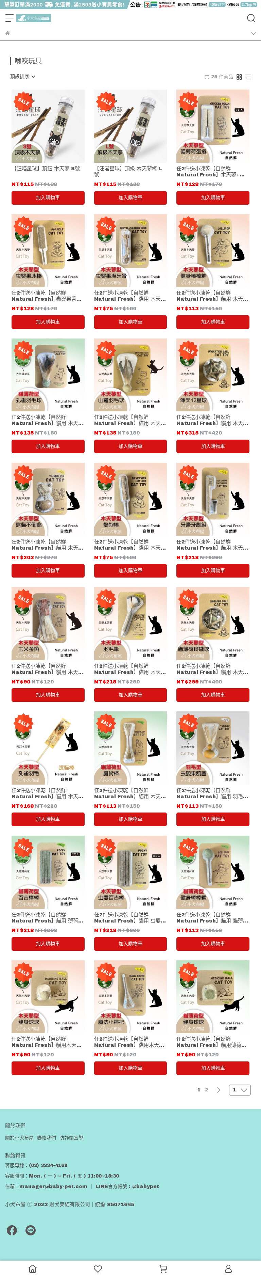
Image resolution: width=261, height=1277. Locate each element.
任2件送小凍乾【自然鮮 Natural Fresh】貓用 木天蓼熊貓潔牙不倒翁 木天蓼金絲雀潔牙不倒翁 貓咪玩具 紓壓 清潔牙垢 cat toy (47, 545)
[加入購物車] (57, 126)
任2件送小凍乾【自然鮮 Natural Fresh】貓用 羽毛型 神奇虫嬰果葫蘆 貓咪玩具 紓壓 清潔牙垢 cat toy (212, 794)
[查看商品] (38, 126)
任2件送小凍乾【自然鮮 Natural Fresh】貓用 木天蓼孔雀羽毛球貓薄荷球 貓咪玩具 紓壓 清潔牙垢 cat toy (47, 420)
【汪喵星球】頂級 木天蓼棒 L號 (128, 171)
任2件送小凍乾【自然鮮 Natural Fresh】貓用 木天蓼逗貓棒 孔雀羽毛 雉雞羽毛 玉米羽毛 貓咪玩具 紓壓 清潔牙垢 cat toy (47, 794)
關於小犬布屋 (19, 1137)
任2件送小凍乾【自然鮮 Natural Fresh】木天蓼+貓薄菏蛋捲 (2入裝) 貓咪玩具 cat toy (210, 172)
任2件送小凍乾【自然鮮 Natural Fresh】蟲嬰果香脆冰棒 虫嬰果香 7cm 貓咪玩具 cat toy (47, 296)
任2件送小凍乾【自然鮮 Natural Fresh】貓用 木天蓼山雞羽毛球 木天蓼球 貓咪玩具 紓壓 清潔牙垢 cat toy (130, 420)
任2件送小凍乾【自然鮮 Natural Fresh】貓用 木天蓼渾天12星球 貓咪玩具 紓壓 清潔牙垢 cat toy (212, 420)
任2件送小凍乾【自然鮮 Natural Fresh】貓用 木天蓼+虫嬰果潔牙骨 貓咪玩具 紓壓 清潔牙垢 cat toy (130, 296)
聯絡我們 (46, 1137)
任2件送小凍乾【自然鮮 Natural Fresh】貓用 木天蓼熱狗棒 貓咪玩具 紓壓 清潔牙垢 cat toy (130, 545)
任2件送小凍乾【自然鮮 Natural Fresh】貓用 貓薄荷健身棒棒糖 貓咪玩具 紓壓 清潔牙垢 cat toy (212, 918)
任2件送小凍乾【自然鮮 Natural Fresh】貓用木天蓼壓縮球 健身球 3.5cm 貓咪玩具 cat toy (47, 1042)
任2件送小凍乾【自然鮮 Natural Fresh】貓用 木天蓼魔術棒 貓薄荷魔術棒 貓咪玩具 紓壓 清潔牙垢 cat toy (130, 794)
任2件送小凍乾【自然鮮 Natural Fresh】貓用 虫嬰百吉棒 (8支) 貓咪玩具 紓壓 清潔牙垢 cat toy (130, 918)
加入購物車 (48, 197)
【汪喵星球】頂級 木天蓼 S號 (46, 168)
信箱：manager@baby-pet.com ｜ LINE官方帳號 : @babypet (82, 1186)
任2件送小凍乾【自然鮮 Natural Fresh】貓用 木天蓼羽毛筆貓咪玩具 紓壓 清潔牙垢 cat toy (130, 669)
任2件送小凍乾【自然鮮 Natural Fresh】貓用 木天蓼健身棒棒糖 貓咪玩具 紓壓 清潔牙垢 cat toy (212, 296)
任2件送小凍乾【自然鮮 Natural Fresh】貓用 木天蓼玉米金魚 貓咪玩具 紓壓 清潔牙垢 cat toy (47, 669)
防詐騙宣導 (71, 1137)
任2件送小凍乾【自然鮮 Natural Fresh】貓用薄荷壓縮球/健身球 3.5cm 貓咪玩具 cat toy (211, 1042)
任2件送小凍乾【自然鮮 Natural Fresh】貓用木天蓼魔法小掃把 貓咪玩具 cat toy (129, 1042)
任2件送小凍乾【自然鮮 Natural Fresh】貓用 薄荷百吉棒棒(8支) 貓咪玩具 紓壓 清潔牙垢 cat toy (47, 918)
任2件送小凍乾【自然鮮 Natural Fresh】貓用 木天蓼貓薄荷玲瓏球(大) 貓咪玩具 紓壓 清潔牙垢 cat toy (212, 669)
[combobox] (22, 76)
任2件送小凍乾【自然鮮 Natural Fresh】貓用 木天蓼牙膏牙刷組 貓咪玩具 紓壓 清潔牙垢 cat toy (212, 545)
